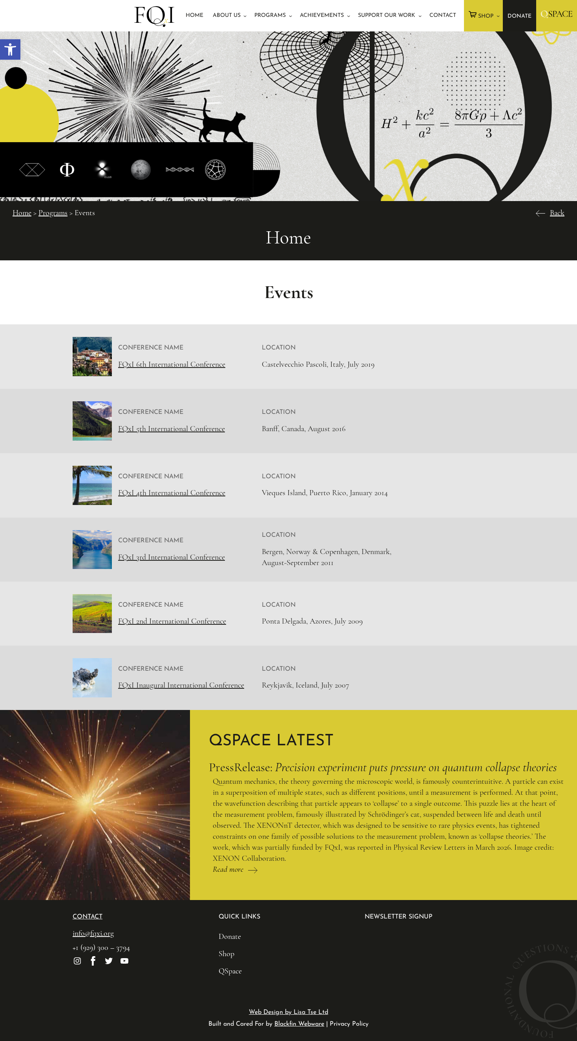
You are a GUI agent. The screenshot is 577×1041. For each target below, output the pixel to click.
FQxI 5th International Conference (171, 429)
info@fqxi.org (93, 933)
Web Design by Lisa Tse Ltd (288, 1012)
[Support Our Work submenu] (420, 15)
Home (22, 213)
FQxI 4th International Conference (171, 493)
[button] (10, 49)
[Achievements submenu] (348, 15)
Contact (87, 917)
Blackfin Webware (299, 1024)
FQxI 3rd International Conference (171, 557)
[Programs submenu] (290, 15)
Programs (53, 213)
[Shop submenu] (498, 15)
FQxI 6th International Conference (171, 364)
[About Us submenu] (245, 15)
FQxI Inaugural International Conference (181, 685)
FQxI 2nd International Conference (172, 621)
